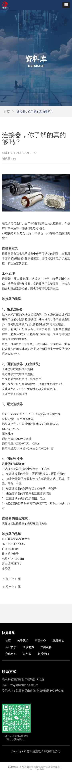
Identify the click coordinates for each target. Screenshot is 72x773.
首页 (7, 111)
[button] (66, 5)
